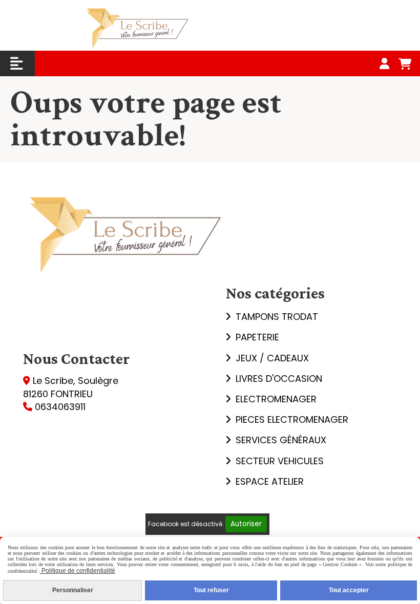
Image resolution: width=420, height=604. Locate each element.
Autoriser (246, 524)
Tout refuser (211, 590)
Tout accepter (349, 590)
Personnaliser (72, 590)
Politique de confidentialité (77, 570)
